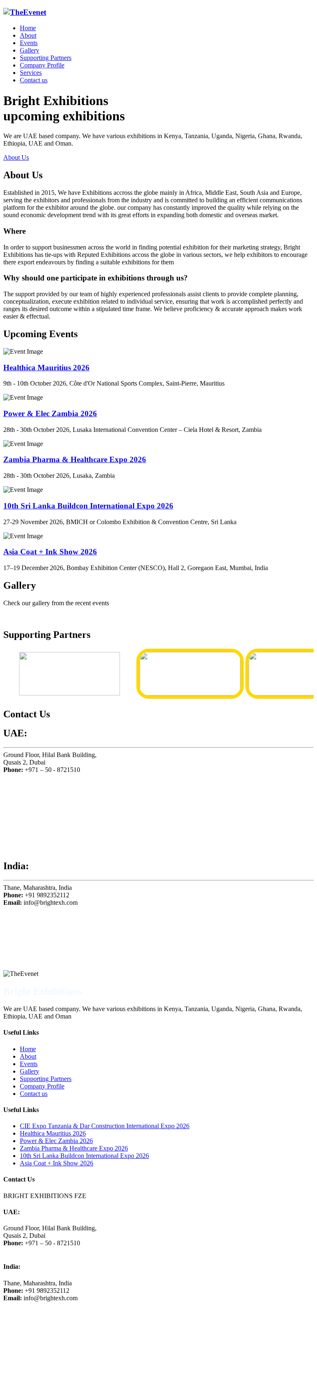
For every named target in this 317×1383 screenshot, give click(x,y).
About (28, 35)
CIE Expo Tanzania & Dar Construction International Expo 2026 (104, 1125)
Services (31, 72)
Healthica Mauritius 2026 (46, 367)
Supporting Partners (45, 57)
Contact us (33, 80)
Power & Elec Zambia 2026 (50, 413)
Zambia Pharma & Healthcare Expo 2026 (74, 459)
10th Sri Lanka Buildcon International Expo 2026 (88, 505)
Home (28, 27)
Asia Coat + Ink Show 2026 (50, 551)
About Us (16, 157)
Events (29, 42)
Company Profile (42, 65)
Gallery (29, 50)
